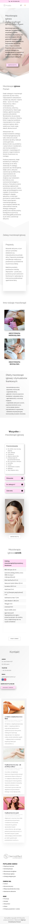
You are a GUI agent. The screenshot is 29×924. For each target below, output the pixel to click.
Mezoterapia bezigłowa (10, 871)
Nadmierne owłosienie (10, 891)
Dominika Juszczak (17, 720)
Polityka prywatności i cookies (12, 909)
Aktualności (7, 904)
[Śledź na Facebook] (3, 680)
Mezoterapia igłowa (9, 874)
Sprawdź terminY (8, 687)
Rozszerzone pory (8, 886)
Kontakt (6, 901)
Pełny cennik (14, 638)
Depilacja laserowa (15, 721)
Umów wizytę (12, 65)
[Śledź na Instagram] (5, 680)
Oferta (5, 906)
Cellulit (6, 883)
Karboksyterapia (8, 869)
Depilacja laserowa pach (12, 813)
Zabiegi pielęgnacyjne (10, 876)
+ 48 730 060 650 (6, 670)
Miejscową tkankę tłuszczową (11, 889)
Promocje (6, 899)
